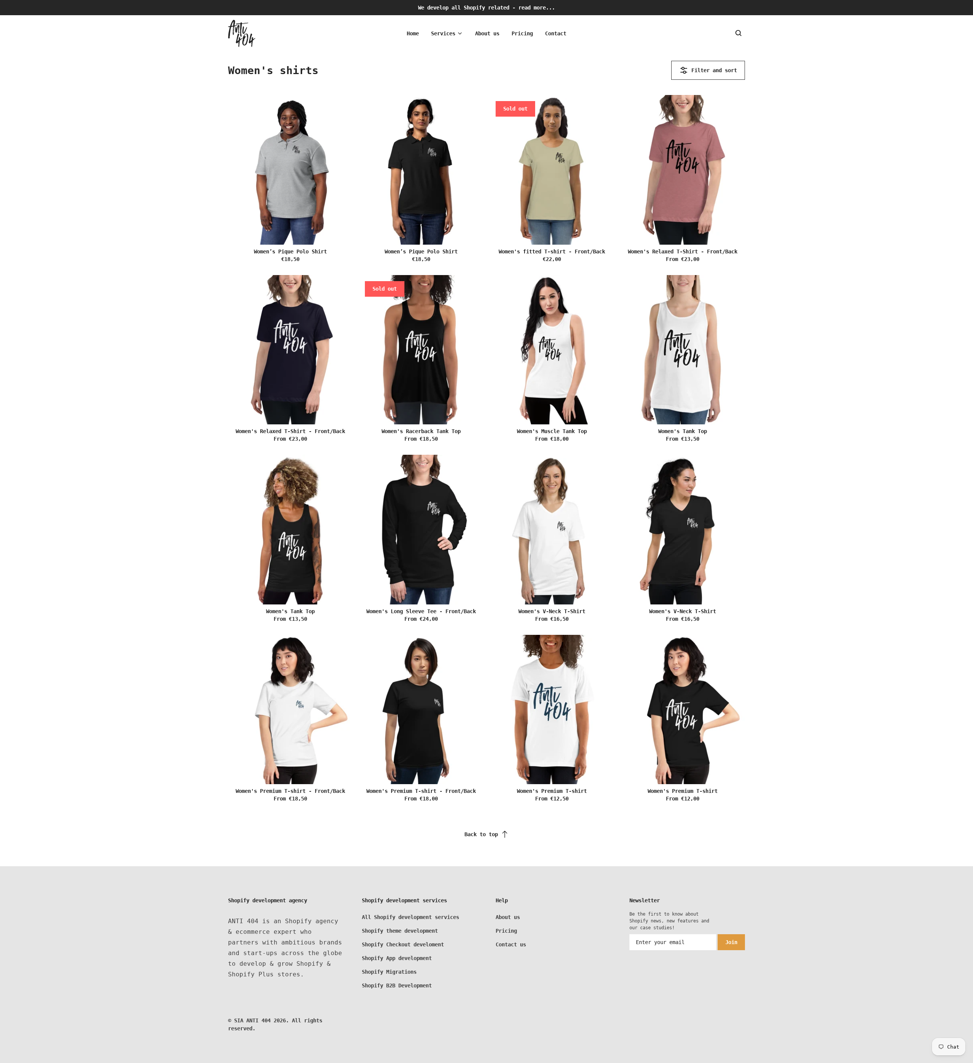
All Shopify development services (410, 917)
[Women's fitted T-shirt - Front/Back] (552, 170)
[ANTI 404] (241, 33)
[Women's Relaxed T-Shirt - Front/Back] (682, 170)
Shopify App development (397, 958)
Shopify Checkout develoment (403, 944)
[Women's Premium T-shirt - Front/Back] (290, 710)
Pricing (522, 33)
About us (487, 33)
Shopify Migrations (389, 972)
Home (413, 33)
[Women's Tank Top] (682, 350)
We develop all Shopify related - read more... (486, 8)
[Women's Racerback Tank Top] (421, 350)
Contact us (511, 944)
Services (443, 33)
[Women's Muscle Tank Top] (552, 350)
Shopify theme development (400, 931)
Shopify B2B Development (397, 985)
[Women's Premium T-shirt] (552, 710)
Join (731, 942)
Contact (555, 33)
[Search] (739, 33)
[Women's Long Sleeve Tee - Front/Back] (421, 529)
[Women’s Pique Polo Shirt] (290, 170)
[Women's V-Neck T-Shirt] (552, 529)
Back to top (481, 834)
